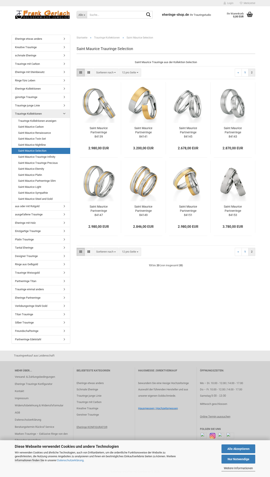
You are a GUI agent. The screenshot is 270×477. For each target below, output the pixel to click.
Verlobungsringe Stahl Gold (31, 305)
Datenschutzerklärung (70, 460)
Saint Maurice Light (29, 186)
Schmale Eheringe (87, 389)
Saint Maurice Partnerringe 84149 (143, 211)
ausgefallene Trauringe (29, 214)
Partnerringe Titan (25, 281)
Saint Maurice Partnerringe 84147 (99, 211)
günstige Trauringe (26, 97)
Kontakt (19, 391)
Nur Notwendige (238, 459)
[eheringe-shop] (42, 14)
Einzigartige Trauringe (28, 231)
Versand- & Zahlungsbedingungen (35, 376)
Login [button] (230, 3)
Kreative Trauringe (26, 47)
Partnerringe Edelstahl (28, 339)
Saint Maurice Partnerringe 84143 (233, 132)
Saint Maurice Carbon (31, 126)
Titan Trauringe (24, 314)
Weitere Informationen (238, 468)
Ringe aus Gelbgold (26, 264)
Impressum (21, 398)
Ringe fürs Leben (25, 80)
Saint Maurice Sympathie (33, 192)
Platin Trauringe (24, 239)
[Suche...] (148, 15)
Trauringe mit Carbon (27, 63)
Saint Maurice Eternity (31, 168)
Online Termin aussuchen (215, 416)
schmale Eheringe (25, 55)
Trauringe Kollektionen (28, 113)
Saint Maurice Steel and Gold (35, 198)
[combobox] (106, 73)
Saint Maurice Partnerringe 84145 (188, 132)
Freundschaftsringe (26, 331)
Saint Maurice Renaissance (34, 132)
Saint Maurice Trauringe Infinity (36, 156)
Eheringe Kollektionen (28, 88)
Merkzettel (248, 3)
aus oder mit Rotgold (27, 206)
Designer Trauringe (26, 256)
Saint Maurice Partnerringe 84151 (188, 211)
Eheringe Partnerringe (27, 297)
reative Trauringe (88, 408)
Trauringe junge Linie (27, 105)
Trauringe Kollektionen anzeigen (37, 120)
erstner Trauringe (88, 414)
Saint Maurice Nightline (32, 144)
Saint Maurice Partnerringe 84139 (99, 132)
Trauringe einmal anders (29, 289)
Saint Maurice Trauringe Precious (38, 162)
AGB (17, 412)
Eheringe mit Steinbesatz (30, 72)
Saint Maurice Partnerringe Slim (37, 180)
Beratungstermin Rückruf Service (34, 426)
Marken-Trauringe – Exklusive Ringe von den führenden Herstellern (41, 437)
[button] (81, 73)
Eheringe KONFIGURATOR (92, 427)
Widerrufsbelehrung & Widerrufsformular (39, 405)
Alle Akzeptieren (238, 448)
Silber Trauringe (24, 322)
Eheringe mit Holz (25, 222)
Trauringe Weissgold (27, 272)
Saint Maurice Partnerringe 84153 (233, 211)
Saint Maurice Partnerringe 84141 (143, 132)
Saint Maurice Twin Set (32, 138)
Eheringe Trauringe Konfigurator (33, 384)
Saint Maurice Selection (32, 150)
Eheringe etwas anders (28, 38)
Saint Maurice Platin (30, 174)
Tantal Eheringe (24, 247)
